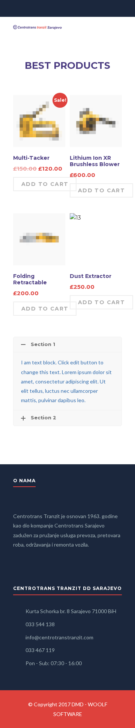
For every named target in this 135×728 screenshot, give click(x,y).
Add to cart (44, 184)
